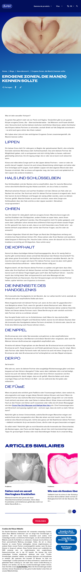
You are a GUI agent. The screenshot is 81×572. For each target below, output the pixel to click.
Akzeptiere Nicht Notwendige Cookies (66, 532)
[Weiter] (74, 511)
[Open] (77, 6)
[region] (40, 549)
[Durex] (7, 6)
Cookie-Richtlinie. (22, 567)
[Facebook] (15, 87)
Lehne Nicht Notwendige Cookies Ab (66, 539)
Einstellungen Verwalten (66, 547)
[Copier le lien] (21, 87)
